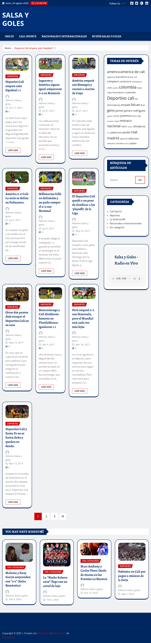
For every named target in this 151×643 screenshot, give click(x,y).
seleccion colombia (115, 143)
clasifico (115, 88)
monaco (126, 121)
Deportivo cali (120, 98)
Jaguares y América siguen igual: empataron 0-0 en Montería (50, 87)
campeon (113, 81)
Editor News (59, 633)
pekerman (116, 132)
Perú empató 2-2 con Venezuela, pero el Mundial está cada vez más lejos (83, 318)
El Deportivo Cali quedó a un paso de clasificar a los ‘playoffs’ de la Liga (83, 204)
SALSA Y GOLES (15, 19)
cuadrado (130, 92)
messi (116, 121)
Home (8, 48)
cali (135, 77)
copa (139, 87)
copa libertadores (115, 92)
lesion (134, 116)
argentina (111, 77)
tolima (126, 144)
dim (136, 99)
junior (117, 115)
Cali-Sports (27, 36)
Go (140, 180)
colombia (128, 87)
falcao (135, 104)
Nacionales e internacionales (64, 36)
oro (108, 132)
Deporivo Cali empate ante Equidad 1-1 (35, 48)
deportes (115, 215)
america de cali (132, 71)
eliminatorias (113, 104)
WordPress (43, 633)
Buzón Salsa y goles (106, 36)
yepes (133, 143)
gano (111, 110)
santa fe (124, 138)
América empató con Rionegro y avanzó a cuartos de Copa (83, 87)
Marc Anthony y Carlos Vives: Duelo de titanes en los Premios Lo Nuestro (94, 572)
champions (137, 81)
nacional (113, 126)
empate (125, 105)
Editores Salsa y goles (13, 102)
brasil (130, 77)
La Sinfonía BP (117, 219)
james (119, 111)
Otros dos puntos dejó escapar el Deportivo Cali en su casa (17, 318)
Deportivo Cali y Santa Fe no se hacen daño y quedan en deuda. (16, 437)
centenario (125, 81)
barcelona (121, 77)
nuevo (130, 126)
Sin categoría (117, 227)
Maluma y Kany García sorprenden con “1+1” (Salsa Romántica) (18, 579)
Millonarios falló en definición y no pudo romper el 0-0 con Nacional (50, 202)
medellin (110, 121)
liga (139, 116)
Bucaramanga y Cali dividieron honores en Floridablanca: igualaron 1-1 (49, 318)
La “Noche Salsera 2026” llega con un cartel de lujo (55, 581)
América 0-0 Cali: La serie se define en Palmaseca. (17, 198)
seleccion (133, 138)
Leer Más (13, 150)
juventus (126, 116)
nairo (124, 126)
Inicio (9, 36)
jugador (110, 116)
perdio (126, 132)
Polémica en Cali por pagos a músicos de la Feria (132, 575)
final (143, 105)
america (113, 71)
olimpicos (139, 126)
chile (109, 87)
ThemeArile (8, 637)
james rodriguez (134, 110)
